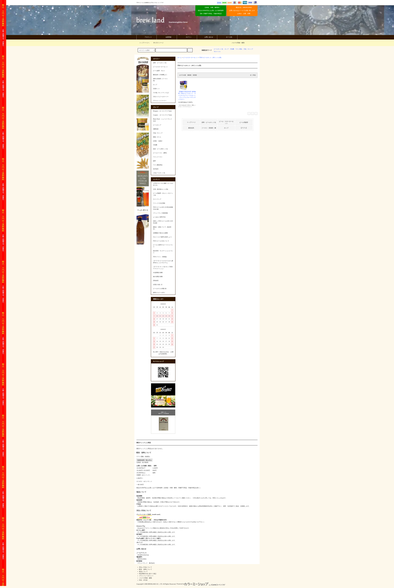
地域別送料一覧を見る (144, 460)
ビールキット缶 (218, 49)
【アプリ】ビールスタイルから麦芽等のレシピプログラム (163, 261)
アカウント (148, 37)
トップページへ (144, 43)
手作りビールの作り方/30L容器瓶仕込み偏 (163, 208)
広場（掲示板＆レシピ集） (161, 189)
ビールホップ (157, 125)
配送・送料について (145, 569)
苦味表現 (155, 280)
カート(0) (229, 37)
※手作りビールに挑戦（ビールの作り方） (163, 184)
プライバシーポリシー (146, 576)
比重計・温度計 (157, 141)
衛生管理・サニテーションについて (163, 252)
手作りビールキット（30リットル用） (210, 57)
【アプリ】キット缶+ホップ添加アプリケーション (163, 267)
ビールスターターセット (190, 57)
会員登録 (168, 37)
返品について (143, 571)
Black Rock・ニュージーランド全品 (162, 120)
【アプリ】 (243, 128)
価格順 (189, 75)
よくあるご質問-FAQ (159, 217)
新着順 (195, 75)
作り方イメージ (158, 43)
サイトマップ (157, 199)
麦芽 (154, 161)
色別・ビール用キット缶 (160, 149)
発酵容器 (155, 129)
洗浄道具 (155, 169)
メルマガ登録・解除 (238, 43)
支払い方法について (145, 567)
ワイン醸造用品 (157, 165)
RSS (140, 580)
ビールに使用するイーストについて (163, 246)
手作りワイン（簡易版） (160, 257)
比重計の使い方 (157, 284)
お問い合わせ (208, 37)
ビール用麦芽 (243, 122)
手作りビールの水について (161, 241)
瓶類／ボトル (157, 137)
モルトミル (217, 51)
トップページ (191, 122)
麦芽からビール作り (159, 292)
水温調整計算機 (157, 272)
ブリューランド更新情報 (160, 213)
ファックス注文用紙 (159, 203)
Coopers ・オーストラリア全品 (162, 115)
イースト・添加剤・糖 (209, 128)
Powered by (180, 584)
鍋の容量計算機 (157, 276)
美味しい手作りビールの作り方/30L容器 (163, 222)
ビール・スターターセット (226, 122)
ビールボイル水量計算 (159, 288)
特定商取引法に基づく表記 (147, 573)
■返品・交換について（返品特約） (162, 228)
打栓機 (232, 49)
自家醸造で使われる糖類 (160, 233)
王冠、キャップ (248, 49)
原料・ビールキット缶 (209, 122)
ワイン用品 (238, 49)
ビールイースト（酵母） (160, 153)
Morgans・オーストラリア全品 (162, 111)
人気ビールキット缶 (159, 173)
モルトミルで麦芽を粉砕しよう (162, 237)
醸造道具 (191, 128)
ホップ (227, 49)
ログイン (189, 37)
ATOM (145, 580)
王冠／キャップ (157, 133)
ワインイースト (157, 157)
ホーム (180, 57)
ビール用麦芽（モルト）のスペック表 (163, 194)
